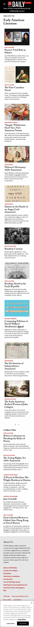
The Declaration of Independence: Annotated (14, 366)
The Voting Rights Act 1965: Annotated (14, 459)
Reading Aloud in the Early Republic (15, 285)
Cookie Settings (11, 623)
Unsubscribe (7, 579)
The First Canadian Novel (14, 89)
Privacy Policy (7, 600)
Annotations (9, 165)
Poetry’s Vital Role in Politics (15, 51)
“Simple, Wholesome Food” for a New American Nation (15, 128)
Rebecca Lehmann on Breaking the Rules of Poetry (14, 439)
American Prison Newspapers (14, 587)
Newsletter (28, 2)
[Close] (32, 603)
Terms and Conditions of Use (20, 596)
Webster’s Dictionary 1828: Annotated (15, 168)
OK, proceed (23, 623)
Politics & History (10, 246)
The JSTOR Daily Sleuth (11, 582)
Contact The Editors (10, 570)
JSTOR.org (6, 596)
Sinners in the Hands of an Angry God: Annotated (16, 209)
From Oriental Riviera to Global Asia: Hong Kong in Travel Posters (15, 520)
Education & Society (11, 122)
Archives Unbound (10, 319)
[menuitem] (28, 3)
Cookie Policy (17, 600)
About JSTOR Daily (10, 568)
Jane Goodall (10, 499)
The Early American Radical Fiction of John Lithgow (16, 404)
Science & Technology (10, 475)
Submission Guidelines (11, 576)
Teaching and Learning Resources (15, 585)
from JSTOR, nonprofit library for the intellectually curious (17, 9)
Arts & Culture (9, 47)
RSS (4, 590)
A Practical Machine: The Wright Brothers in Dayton (17, 479)
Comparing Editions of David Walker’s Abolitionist (16, 324)
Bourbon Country (14, 249)
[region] (17, 613)
